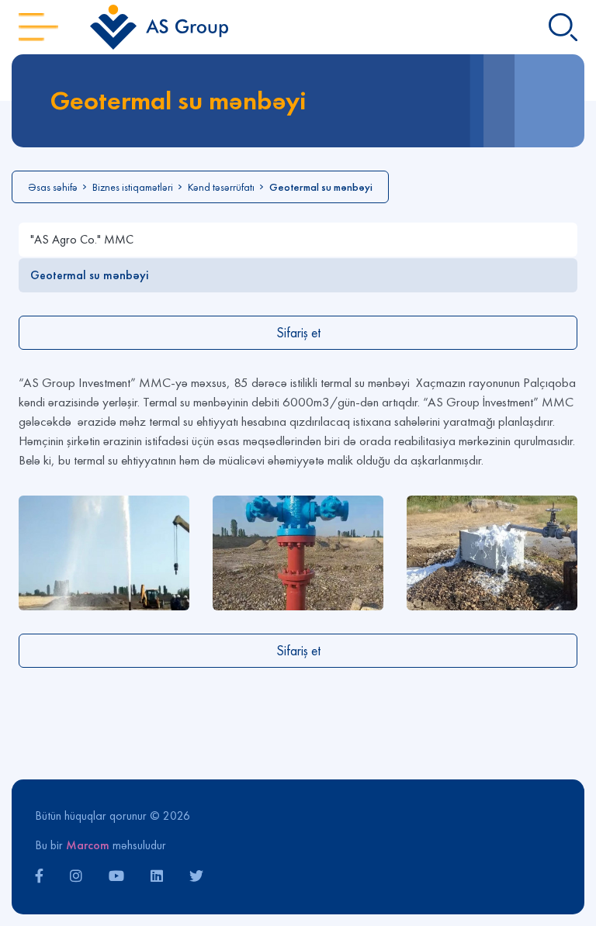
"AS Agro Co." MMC (81, 239)
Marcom (87, 845)
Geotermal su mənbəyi (89, 275)
